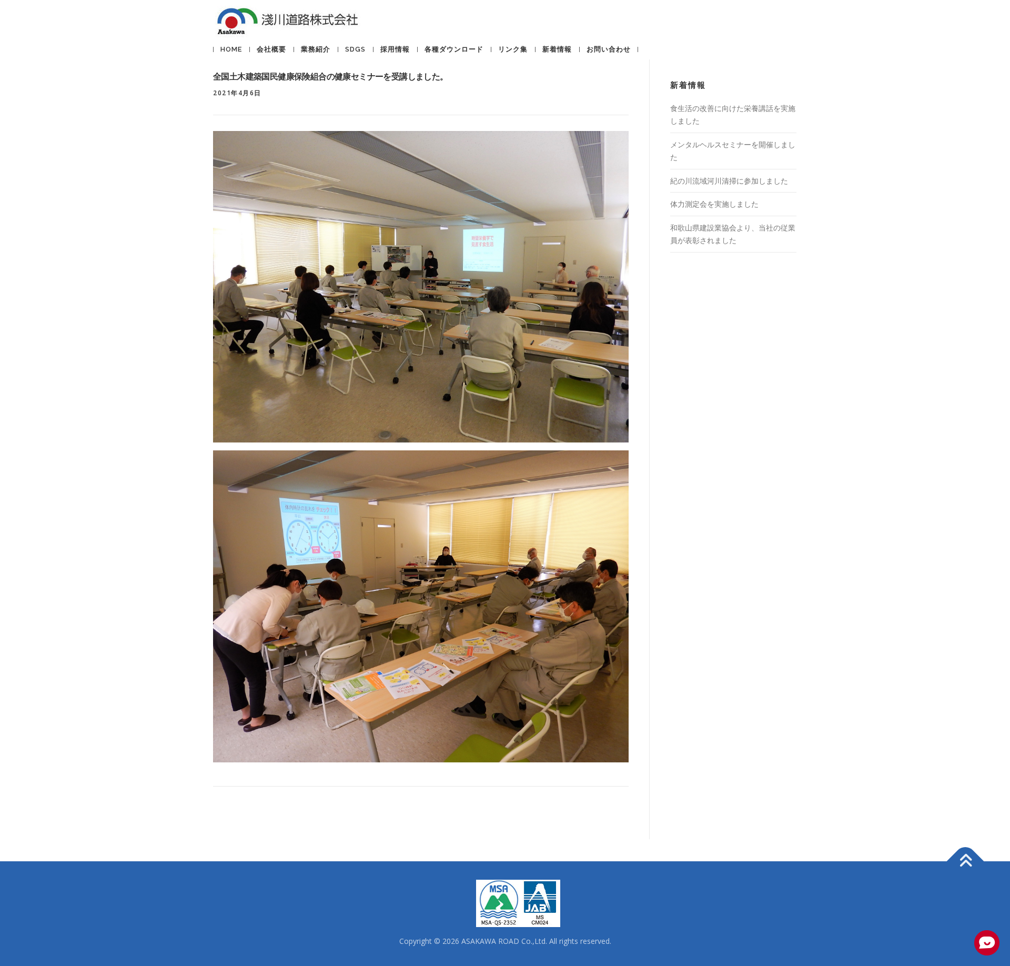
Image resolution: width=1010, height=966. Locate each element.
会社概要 (271, 49)
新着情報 (557, 49)
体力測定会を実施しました (714, 204)
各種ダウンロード (454, 49)
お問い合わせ (609, 49)
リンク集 (513, 49)
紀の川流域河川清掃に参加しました (729, 181)
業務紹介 (315, 49)
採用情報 (395, 49)
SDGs (355, 49)
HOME (231, 49)
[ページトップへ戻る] (965, 861)
